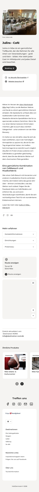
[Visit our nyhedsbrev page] (25, 404)
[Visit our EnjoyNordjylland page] (19, 404)
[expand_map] (33, 283)
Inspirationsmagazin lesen (15, 456)
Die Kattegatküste (12, 433)
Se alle (8, 444)
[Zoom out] (33, 315)
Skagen (8, 436)
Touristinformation (12, 472)
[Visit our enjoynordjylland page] (8, 404)
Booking (8, 68)
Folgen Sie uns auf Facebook (16, 459)
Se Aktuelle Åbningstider (17, 77)
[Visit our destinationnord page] (31, 404)
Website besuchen (15, 81)
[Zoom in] (33, 310)
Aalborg (8, 441)
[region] (19, 299)
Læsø (7, 439)
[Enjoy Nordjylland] (13, 413)
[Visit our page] (13, 404)
